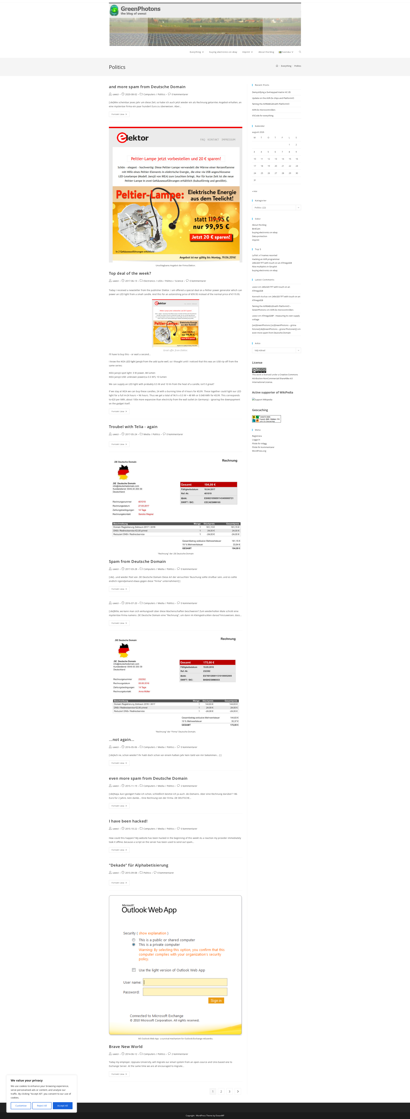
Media (147, 434)
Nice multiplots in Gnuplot (264, 266)
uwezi (116, 94)
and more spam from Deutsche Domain (147, 86)
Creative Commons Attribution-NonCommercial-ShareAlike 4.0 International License (275, 378)
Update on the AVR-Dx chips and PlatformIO (273, 98)
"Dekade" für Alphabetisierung (138, 865)
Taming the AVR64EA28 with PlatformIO (270, 103)
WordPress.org (259, 450)
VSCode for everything (262, 115)
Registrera (257, 435)
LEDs (160, 280)
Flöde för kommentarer (263, 447)
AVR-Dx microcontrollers (263, 109)
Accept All (62, 1105)
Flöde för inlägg (259, 443)
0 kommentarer (180, 94)
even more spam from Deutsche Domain (148, 778)
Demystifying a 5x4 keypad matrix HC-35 (271, 92)
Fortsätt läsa (121, 115)
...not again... (121, 739)
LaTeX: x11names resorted (264, 255)
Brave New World (126, 1046)
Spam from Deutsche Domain (137, 561)
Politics (297, 65)
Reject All (42, 1105)
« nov (254, 191)
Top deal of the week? (130, 273)
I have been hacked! (128, 821)
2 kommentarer (189, 785)
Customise (21, 1105)
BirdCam (256, 228)
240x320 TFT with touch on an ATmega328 (272, 262)
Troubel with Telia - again (133, 426)
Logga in (256, 439)
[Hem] (277, 65)
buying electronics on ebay (265, 232)
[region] (41, 1094)
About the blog (259, 224)
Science (179, 280)
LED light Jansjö (134, 361)
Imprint (255, 239)
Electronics (149, 280)
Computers (149, 94)
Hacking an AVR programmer (266, 259)
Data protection (259, 236)
